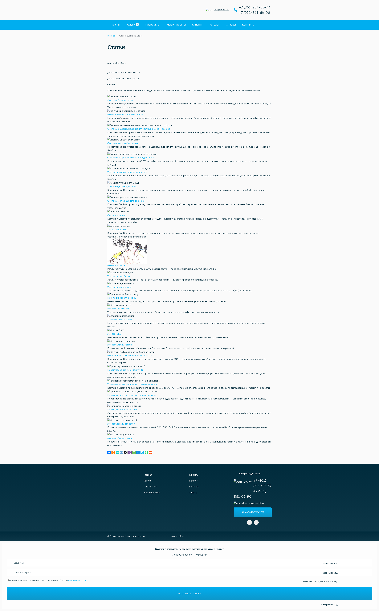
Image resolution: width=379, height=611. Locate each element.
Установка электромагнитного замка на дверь (132, 384)
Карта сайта (177, 536)
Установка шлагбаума (118, 276)
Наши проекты (176, 24)
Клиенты (197, 24)
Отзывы (231, 24)
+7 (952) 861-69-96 (254, 12)
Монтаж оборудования (119, 438)
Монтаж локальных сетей (121, 423)
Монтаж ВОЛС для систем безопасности (129, 355)
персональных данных (77, 580)
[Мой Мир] (138, 452)
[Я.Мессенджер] (117, 452)
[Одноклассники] (113, 452)
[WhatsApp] (134, 452)
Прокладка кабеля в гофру (121, 297)
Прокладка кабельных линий (122, 409)
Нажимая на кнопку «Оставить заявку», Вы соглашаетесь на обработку (48, 580)
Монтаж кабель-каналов (120, 344)
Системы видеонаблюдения (122, 143)
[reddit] (150, 452)
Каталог (214, 24)
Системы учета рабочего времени (125, 200)
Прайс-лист (152, 24)
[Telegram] (121, 452)
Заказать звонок (253, 512)
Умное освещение (117, 229)
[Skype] (142, 452)
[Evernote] (146, 452)
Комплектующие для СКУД (121, 186)
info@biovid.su (221, 9)
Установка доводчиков (119, 287)
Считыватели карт (117, 215)
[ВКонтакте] (109, 452)
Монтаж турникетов (118, 308)
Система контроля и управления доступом (130, 157)
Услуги (130, 24)
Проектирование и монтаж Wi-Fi (125, 369)
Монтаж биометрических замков (125, 114)
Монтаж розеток (116, 265)
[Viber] (130, 452)
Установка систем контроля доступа (127, 172)
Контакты (248, 24)
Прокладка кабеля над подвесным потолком (131, 395)
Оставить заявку (189, 593)
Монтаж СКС (114, 333)
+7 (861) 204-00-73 (254, 7)
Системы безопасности (120, 100)
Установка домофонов (119, 319)
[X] (125, 452)
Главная (115, 24)
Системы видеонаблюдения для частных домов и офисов (138, 128)
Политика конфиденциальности (127, 536)
